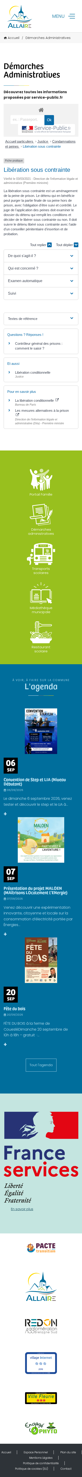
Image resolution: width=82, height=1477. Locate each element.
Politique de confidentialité (41, 1463)
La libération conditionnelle (35, 400)
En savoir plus (22, 1209)
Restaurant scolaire (41, 649)
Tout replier (38, 245)
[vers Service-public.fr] (46, 129)
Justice (43, 141)
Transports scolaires (41, 570)
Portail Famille (41, 494)
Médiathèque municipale (41, 609)
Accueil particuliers (19, 141)
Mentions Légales (41, 1458)
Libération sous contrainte (42, 146)
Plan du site (68, 1452)
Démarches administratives (41, 531)
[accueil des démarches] (41, 110)
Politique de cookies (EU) (31, 1469)
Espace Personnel (36, 1452)
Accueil (13, 38)
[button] (41, 256)
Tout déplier (65, 245)
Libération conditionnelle (32, 372)
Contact (66, 1469)
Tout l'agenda (41, 1065)
